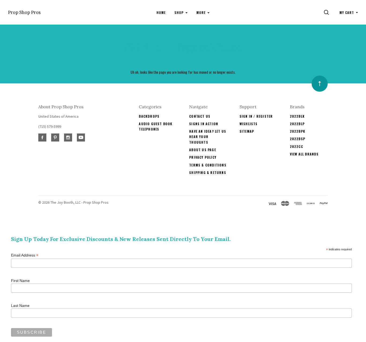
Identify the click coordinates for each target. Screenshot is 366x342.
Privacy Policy (202, 157)
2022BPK (297, 131)
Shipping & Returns (207, 172)
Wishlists (249, 123)
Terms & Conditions (207, 165)
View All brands (304, 154)
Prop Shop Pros (24, 12)
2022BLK (297, 116)
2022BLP (297, 123)
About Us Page (202, 149)
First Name (20, 280)
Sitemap (247, 131)
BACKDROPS (149, 116)
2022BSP (297, 138)
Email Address (24, 255)
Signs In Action (203, 123)
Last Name (20, 305)
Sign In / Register (256, 116)
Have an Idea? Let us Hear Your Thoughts (207, 136)
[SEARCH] (327, 12)
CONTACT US (199, 116)
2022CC (296, 146)
